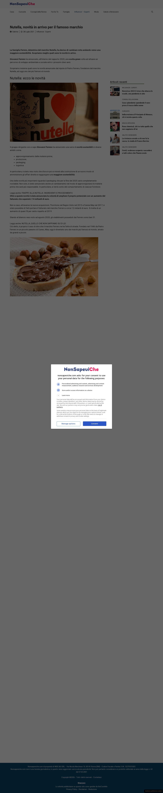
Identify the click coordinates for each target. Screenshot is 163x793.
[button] (81, 395)
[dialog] (81, 396)
